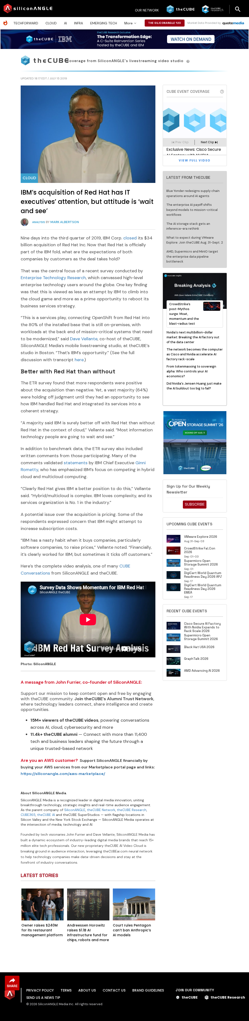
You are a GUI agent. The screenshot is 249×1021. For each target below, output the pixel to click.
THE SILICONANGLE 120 (164, 23)
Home (6, 20)
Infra (78, 23)
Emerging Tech (103, 23)
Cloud (51, 23)
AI (65, 23)
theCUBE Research (131, 810)
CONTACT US (114, 990)
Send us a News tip (43, 997)
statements (76, 463)
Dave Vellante (84, 339)
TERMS (66, 990)
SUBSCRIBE (195, 504)
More (128, 23)
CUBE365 (28, 815)
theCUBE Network (101, 810)
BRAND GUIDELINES (148, 990)
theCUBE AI (46, 815)
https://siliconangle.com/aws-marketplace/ (63, 773)
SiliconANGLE (74, 810)
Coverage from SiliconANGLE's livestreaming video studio (125, 61)
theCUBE (190, 997)
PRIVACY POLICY (40, 990)
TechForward (25, 23)
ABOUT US (87, 990)
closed (130, 238)
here (79, 360)
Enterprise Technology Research (53, 278)
